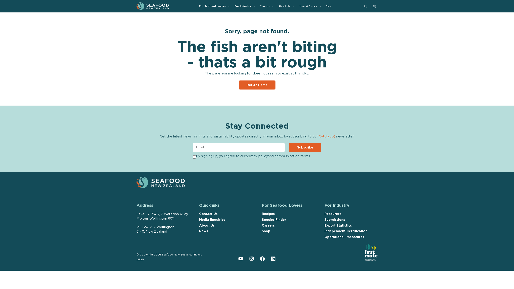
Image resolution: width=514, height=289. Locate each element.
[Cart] (374, 5)
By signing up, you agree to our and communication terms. (253, 156)
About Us (284, 6)
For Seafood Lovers (212, 6)
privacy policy (257, 156)
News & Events (308, 6)
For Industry (243, 6)
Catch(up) (327, 136)
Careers (265, 6)
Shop (329, 6)
